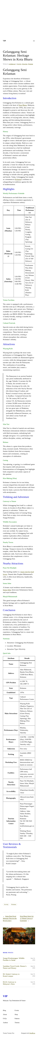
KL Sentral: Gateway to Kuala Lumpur (11, 975)
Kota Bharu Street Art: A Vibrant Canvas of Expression (27, 918)
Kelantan (30, 64)
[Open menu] (34, 41)
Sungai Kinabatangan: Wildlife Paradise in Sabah (13, 959)
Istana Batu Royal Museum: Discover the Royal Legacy (10, 918)
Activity (19, 64)
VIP (4, 41)
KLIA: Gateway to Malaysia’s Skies (9, 983)
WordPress (32, 1033)
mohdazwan (12, 64)
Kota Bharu (23, 105)
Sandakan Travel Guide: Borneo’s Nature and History (15, 967)
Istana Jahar (7, 590)
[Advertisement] (19, 19)
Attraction (24, 64)
